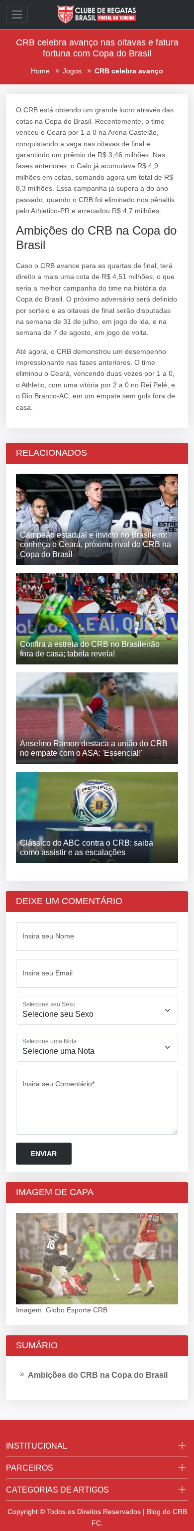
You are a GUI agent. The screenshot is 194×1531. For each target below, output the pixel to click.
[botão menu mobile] (17, 14)
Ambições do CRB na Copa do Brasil (98, 1375)
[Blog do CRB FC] (97, 14)
